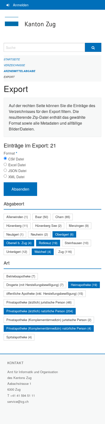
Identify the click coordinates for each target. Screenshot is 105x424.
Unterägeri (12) (16, 251)
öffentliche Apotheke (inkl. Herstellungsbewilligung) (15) (44, 293)
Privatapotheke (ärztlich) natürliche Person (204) (39, 311)
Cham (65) (62, 216)
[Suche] (93, 47)
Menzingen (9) (79, 225)
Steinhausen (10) (76, 242)
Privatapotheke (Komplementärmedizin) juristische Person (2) (48, 319)
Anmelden (21, 4)
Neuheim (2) (39, 234)
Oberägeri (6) (64, 234)
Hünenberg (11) (17, 225)
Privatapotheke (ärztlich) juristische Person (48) (39, 302)
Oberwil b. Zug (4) (19, 242)
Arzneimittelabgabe (19, 71)
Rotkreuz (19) (48, 242)
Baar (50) (41, 216)
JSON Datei (17, 170)
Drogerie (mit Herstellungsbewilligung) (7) (34, 284)
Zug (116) (65, 251)
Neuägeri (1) (14, 234)
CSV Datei (16, 159)
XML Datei (16, 176)
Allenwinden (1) (17, 216)
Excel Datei (17, 164)
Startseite (12, 59)
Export (9, 77)
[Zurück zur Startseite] (52, 26)
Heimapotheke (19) (84, 284)
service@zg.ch (18, 401)
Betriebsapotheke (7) (20, 276)
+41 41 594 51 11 (22, 395)
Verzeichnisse (14, 65)
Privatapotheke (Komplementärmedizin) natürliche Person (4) (48, 328)
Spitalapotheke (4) (19, 337)
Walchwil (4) (42, 251)
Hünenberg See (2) (48, 225)
